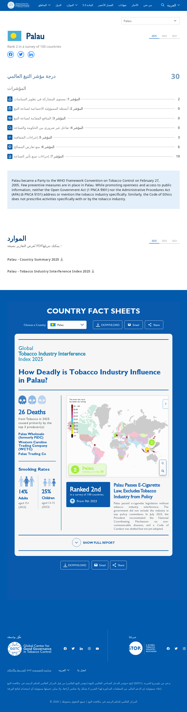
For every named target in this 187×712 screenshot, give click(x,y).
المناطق (42, 5)
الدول (58, 5)
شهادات (122, 5)
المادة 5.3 (88, 5)
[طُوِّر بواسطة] (30, 648)
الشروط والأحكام (16, 670)
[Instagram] (89, 649)
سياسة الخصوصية (41, 670)
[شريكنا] (143, 648)
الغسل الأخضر (105, 5)
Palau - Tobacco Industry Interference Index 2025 (49, 271)
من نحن (147, 5)
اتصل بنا (81, 670)
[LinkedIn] (81, 649)
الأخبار (135, 5)
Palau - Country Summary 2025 (33, 259)
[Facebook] (65, 649)
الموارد (70, 5)
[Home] (18, 5)
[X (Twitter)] (73, 649)
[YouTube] (97, 649)
